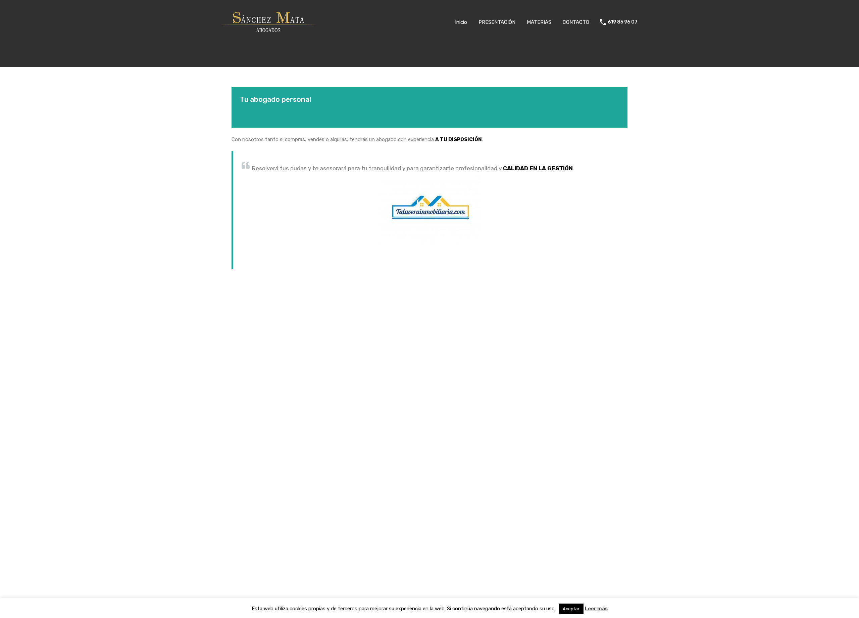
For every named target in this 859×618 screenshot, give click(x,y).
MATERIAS (539, 22)
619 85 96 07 (623, 22)
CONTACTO (576, 22)
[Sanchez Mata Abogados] (268, 35)
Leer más (596, 609)
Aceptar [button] (571, 608)
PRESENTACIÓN (496, 22)
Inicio (461, 22)
